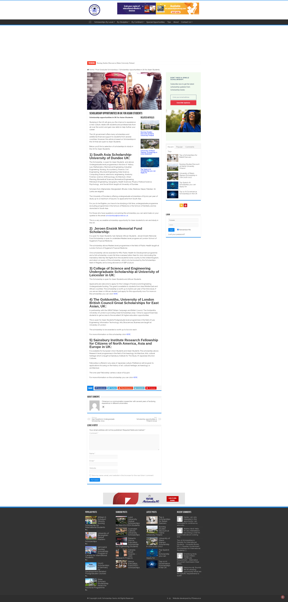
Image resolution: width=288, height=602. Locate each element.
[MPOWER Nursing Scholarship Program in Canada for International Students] (91, 550)
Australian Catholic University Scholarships (134, 532)
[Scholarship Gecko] (94, 9)
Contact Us (186, 22)
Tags (169, 151)
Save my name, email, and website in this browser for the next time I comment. (123, 475)
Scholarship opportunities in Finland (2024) (147, 419)
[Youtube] (185, 205)
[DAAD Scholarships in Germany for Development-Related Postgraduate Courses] (91, 566)
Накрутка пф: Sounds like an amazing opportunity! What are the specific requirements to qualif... (189, 571)
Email (92, 461)
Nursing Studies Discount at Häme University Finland (147, 133)
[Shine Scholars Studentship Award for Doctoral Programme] (91, 582)
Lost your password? (176, 234)
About (176, 22)
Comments (189, 147)
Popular (179, 147)
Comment (93, 433)
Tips (169, 22)
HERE (115, 294)
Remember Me (185, 230)
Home (90, 21)
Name (92, 454)
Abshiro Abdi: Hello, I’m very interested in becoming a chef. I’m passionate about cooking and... (188, 533)
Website (92, 468)
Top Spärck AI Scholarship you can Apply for (148, 171)
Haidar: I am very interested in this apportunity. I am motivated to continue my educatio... (187, 521)
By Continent (137, 22)
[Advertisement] (144, 42)
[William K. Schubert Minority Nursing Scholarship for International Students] (91, 520)
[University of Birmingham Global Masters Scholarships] (91, 536)
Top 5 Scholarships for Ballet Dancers (188, 156)
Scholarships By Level (103, 22)
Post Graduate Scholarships (107, 70)
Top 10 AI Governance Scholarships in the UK (188, 193)
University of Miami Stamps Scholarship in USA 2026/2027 (118, 63)
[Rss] (181, 205)
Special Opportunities (155, 22)
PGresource (196, 598)
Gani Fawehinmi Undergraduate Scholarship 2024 (103, 419)
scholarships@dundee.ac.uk (117, 216)
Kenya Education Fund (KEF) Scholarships (134, 564)
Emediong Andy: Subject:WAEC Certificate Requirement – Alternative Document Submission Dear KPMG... (188, 559)
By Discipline (122, 22)
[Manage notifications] (283, 597)
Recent (170, 147)
